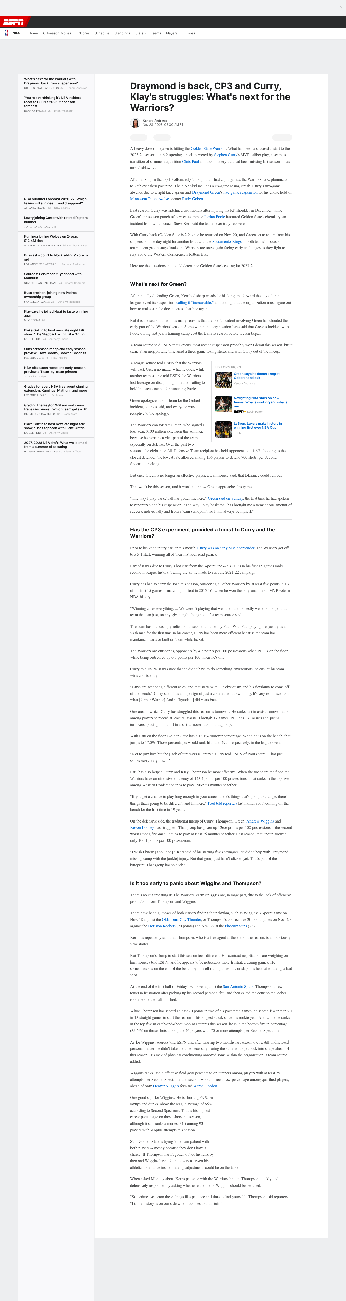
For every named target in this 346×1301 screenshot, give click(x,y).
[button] (330, 22)
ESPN (13, 22)
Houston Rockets (162, 925)
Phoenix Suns (236, 925)
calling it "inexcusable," (195, 302)
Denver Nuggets (166, 1085)
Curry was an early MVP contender (225, 547)
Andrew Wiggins (260, 821)
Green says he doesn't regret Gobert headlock (257, 376)
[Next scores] (341, 8)
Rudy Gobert (192, 198)
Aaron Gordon (205, 1085)
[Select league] (15, 8)
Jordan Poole (214, 216)
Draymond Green (206, 192)
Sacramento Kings (227, 241)
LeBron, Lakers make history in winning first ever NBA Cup (258, 425)
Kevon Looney (142, 827)
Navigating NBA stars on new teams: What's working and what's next (260, 402)
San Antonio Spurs (238, 986)
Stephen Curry (225, 154)
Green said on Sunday (225, 498)
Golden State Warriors (208, 148)
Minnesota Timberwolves (150, 198)
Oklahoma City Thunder (181, 919)
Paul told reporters (222, 803)
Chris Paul (190, 161)
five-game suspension (240, 192)
